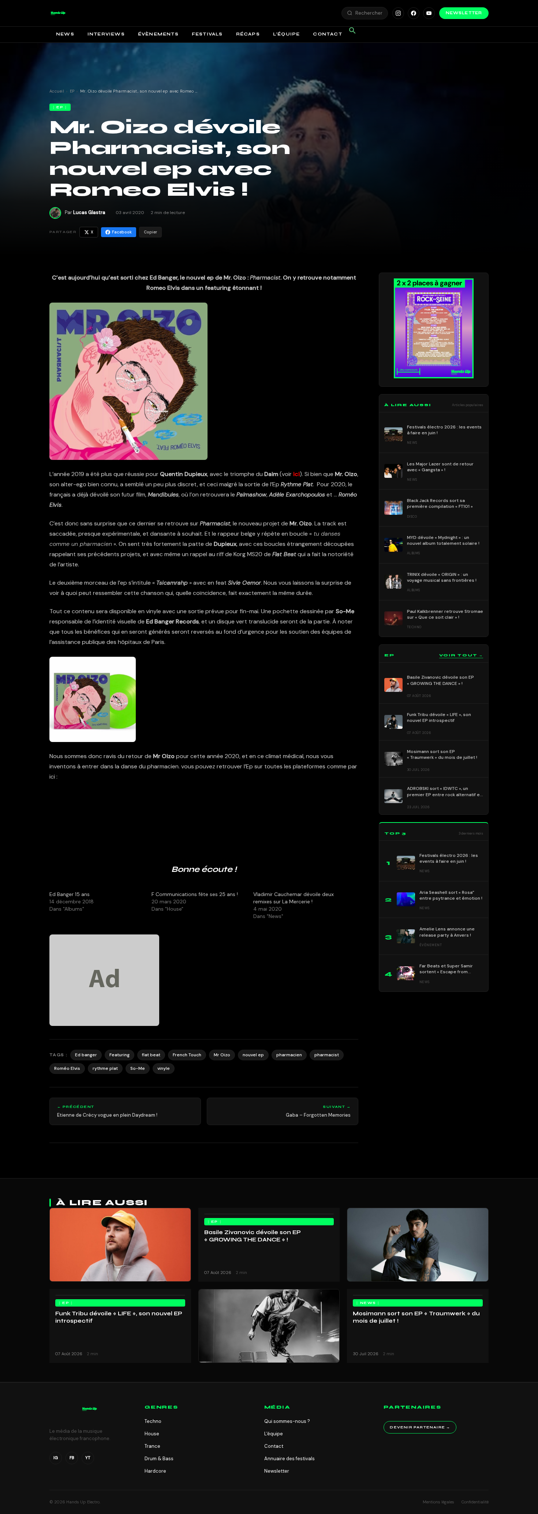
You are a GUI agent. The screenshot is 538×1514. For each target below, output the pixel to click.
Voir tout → (461, 655)
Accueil (56, 91)
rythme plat (105, 1068)
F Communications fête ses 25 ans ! (195, 894)
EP (72, 91)
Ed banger (86, 1055)
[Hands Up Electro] (58, 13)
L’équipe (286, 34)
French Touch (187, 1055)
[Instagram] (398, 13)
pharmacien (289, 1055)
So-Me (137, 1068)
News (65, 34)
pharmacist (326, 1055)
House (152, 1434)
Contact (327, 34)
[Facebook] (413, 13)
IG (55, 1457)
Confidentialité (475, 1501)
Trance (152, 1446)
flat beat (151, 1055)
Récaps (248, 34)
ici (296, 474)
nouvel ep (253, 1055)
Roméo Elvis (67, 1068)
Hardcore (155, 1471)
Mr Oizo (222, 1055)
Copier (150, 232)
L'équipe (273, 1434)
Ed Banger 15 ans (69, 894)
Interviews (106, 34)
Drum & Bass (159, 1458)
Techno (153, 1421)
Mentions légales (438, 1501)
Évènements (158, 34)
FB (72, 1457)
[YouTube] (429, 13)
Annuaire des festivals (289, 1458)
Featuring (119, 1055)
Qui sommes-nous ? (287, 1421)
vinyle (163, 1068)
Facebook (122, 232)
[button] (58, 13)
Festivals (207, 34)
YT (87, 1457)
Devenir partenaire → (420, 1427)
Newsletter (464, 13)
